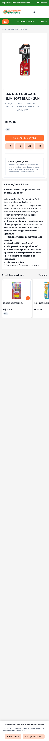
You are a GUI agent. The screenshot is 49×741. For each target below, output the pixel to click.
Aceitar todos (13, 736)
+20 (39, 146)
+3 (10, 146)
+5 (19, 146)
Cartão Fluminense (25, 21)
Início (4, 29)
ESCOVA (11, 29)
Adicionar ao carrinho (24, 137)
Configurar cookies (33, 736)
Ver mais (43, 275)
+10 (29, 146)
